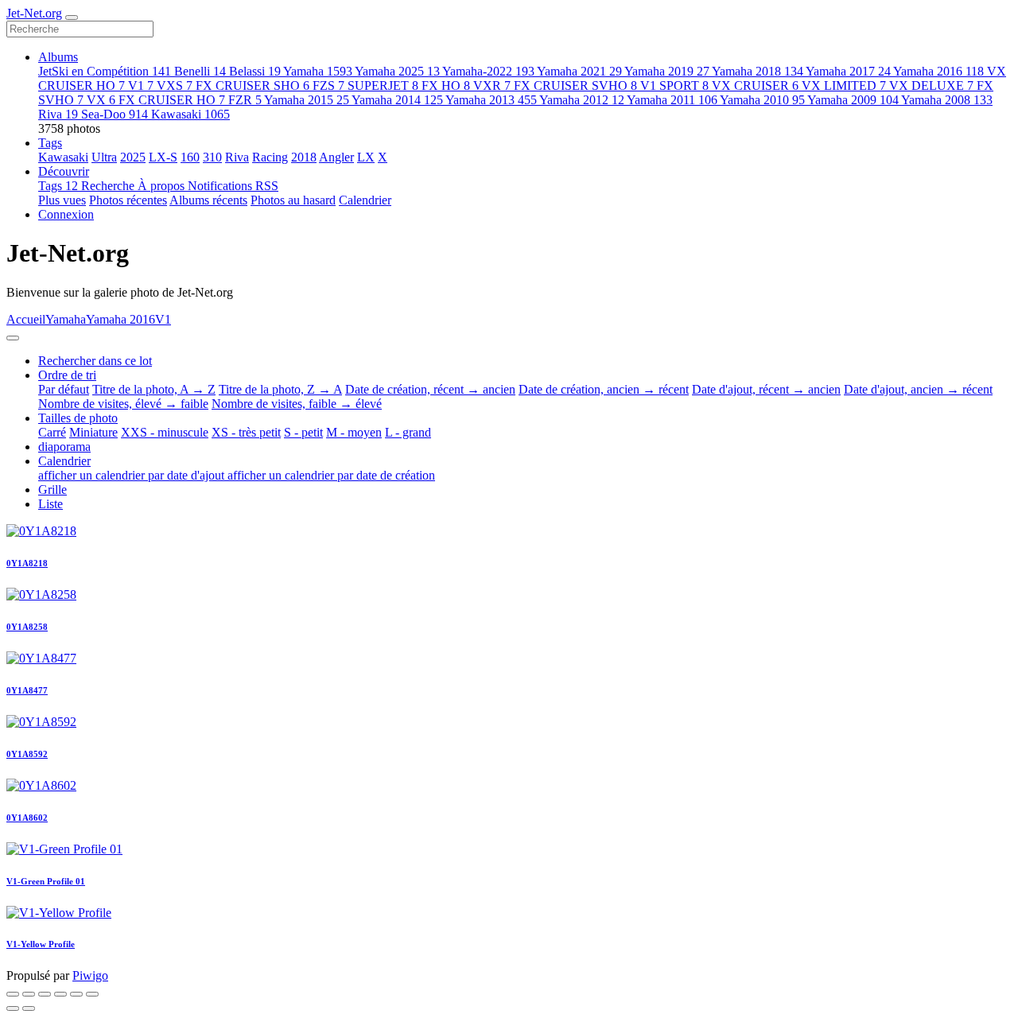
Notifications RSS (233, 185)
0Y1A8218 (27, 563)
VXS (174, 85)
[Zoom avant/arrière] (60, 994)
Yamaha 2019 (666, 71)
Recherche (109, 185)
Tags (50, 143)
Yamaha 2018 (757, 71)
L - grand (408, 432)
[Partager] (28, 994)
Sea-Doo (114, 114)
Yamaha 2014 (397, 100)
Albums (58, 57)
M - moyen (354, 432)
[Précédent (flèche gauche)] (12, 1008)
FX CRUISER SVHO (575, 85)
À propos (163, 185)
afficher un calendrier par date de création (331, 475)
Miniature (93, 432)
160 (190, 157)
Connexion (66, 214)
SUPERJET (383, 85)
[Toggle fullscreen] (44, 994)
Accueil (25, 319)
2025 (133, 157)
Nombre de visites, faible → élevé (297, 403)
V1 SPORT (674, 85)
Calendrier (365, 200)
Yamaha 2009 (853, 100)
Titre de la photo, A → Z (154, 389)
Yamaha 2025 (397, 71)
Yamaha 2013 (491, 100)
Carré (52, 432)
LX (366, 157)
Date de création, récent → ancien (430, 389)
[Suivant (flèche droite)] (28, 1008)
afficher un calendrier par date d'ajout (132, 475)
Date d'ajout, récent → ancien (766, 389)
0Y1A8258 (27, 626)
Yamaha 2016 (938, 71)
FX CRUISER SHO (252, 85)
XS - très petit (246, 432)
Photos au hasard (293, 200)
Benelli (200, 71)
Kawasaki (190, 114)
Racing (270, 157)
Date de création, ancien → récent (604, 389)
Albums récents (208, 200)
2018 (304, 157)
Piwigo (90, 975)
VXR (492, 85)
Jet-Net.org (34, 13)
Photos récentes (128, 200)
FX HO (446, 85)
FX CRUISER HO (172, 100)
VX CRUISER (755, 85)
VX (101, 100)
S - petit (303, 432)
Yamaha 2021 (579, 71)
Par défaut (63, 389)
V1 (140, 85)
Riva (58, 114)
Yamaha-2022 (488, 71)
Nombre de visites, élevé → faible (123, 403)
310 (212, 157)
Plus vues (62, 200)
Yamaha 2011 (672, 100)
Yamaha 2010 (762, 100)
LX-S (163, 157)
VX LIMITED (844, 85)
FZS (328, 85)
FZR (245, 100)
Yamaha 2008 (947, 100)
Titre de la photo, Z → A (280, 389)
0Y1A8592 (27, 754)
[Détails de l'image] (76, 994)
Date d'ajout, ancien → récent (918, 389)
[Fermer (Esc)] (12, 994)
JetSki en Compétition (104, 71)
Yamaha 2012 (581, 100)
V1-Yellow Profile (40, 944)
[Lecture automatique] (92, 994)
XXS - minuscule (164, 432)
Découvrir (63, 171)
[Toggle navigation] (71, 17)
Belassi (255, 71)
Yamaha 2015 (306, 100)
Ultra (104, 157)
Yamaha (317, 71)
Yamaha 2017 (848, 71)
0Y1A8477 (27, 690)
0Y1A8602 (27, 817)
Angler (336, 157)
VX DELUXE (931, 85)
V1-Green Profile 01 (45, 881)
